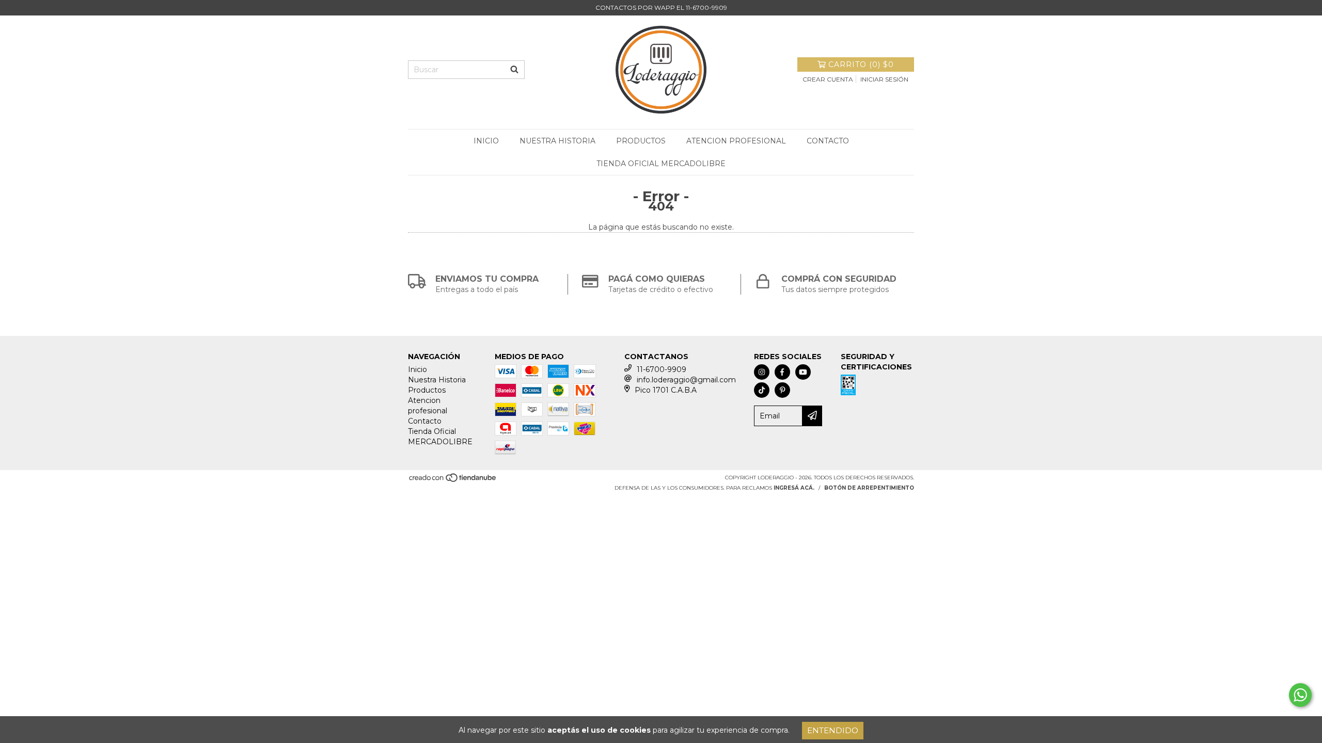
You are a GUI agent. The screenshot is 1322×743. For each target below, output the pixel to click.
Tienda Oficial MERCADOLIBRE (661, 163)
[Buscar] (514, 69)
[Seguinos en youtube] (803, 372)
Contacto (828, 141)
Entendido (832, 730)
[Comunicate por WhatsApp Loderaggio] (1300, 695)
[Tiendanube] (453, 480)
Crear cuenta (827, 79)
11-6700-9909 (661, 369)
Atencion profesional (736, 141)
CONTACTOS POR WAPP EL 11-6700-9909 (661, 7)
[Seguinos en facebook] (782, 372)
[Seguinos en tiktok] (761, 390)
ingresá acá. (794, 487)
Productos (641, 141)
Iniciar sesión (884, 79)
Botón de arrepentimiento (869, 487)
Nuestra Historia (557, 141)
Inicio (486, 141)
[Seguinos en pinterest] (782, 390)
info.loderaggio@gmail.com (686, 379)
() (861, 64)
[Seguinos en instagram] (761, 372)
